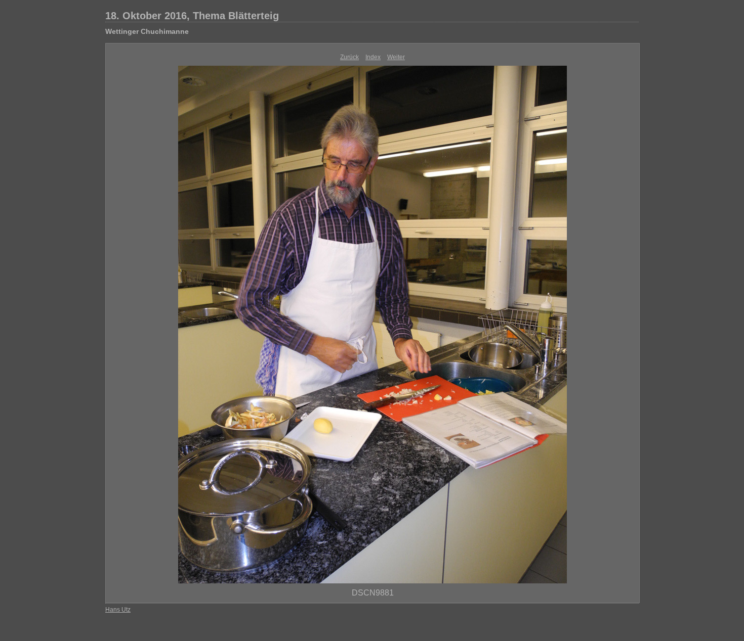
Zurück (349, 57)
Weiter (396, 57)
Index (373, 57)
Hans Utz (118, 609)
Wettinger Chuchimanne (147, 31)
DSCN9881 (373, 592)
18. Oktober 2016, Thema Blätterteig (192, 15)
